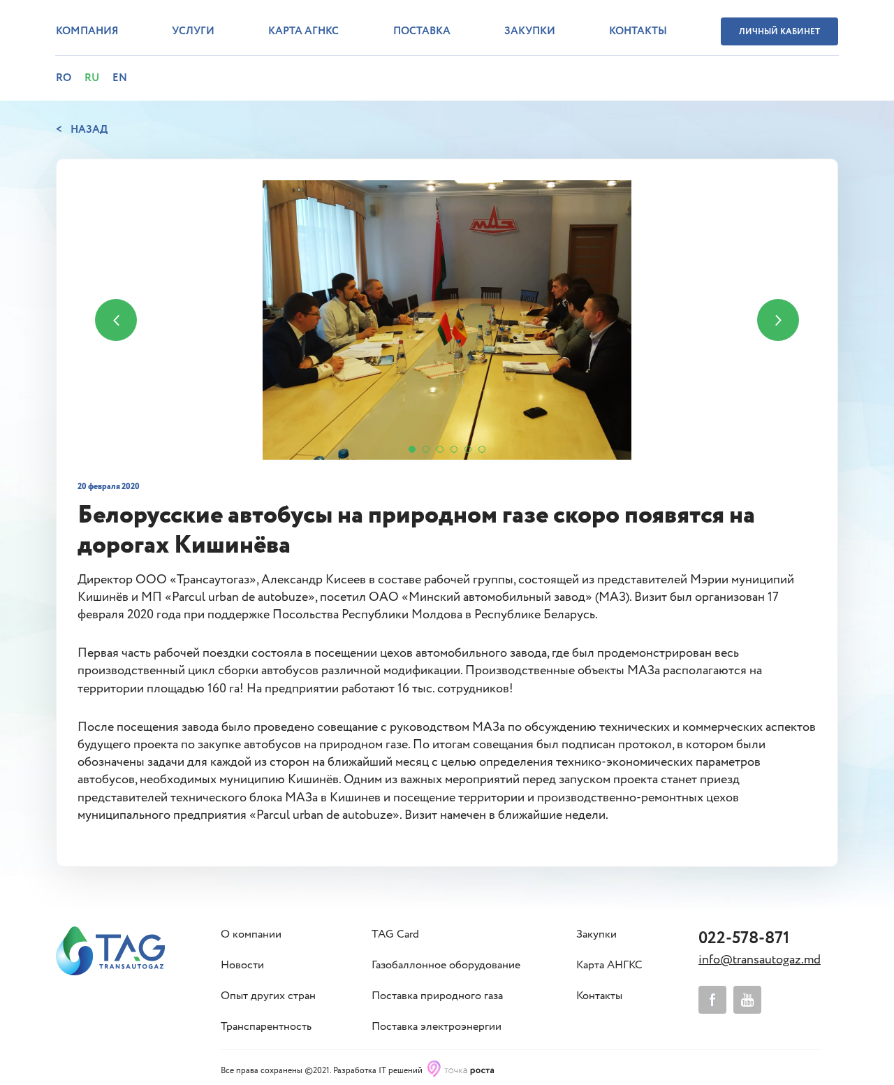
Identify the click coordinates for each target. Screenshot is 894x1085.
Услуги (193, 31)
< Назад (82, 130)
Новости (242, 965)
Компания (87, 31)
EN (119, 78)
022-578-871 (743, 938)
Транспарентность (266, 1027)
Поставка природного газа (437, 996)
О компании (251, 934)
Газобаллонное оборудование (446, 965)
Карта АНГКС (609, 965)
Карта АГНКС (303, 31)
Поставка (421, 31)
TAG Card (395, 934)
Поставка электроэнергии (436, 1027)
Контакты (638, 31)
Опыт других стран (268, 996)
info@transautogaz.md (759, 960)
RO (63, 78)
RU (92, 78)
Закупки (529, 31)
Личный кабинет (779, 32)
